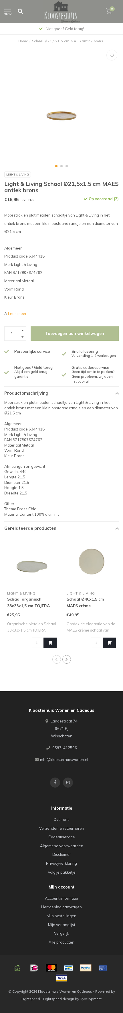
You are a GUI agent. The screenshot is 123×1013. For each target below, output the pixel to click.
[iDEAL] (34, 968)
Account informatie (61, 898)
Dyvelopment (91, 999)
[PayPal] (86, 968)
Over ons (61, 819)
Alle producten (61, 942)
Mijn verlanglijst (61, 924)
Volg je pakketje (62, 872)
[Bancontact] (68, 968)
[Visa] (61, 978)
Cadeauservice (61, 837)
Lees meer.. (18, 313)
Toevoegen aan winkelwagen (74, 333)
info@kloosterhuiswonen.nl (64, 759)
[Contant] (17, 968)
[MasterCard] (51, 968)
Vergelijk (61, 933)
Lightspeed (30, 999)
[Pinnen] (103, 968)
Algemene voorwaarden (61, 845)
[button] (56, 166)
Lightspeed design (58, 999)
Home (23, 41)
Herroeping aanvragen (61, 907)
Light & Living (17, 174)
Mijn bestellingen (61, 915)
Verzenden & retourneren (61, 828)
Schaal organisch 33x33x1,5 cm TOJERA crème (28, 606)
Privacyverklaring (61, 863)
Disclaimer (61, 854)
